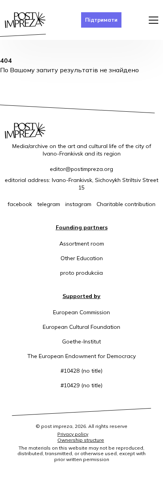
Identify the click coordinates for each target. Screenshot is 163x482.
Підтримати (101, 20)
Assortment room (81, 243)
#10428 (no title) (81, 370)
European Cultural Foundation (81, 326)
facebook (20, 204)
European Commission (81, 312)
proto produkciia (81, 272)
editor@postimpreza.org (81, 169)
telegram (48, 204)
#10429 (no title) (81, 385)
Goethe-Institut (81, 341)
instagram (78, 204)
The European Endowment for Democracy (81, 356)
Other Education (82, 258)
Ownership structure (80, 440)
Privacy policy (72, 434)
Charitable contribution (126, 204)
